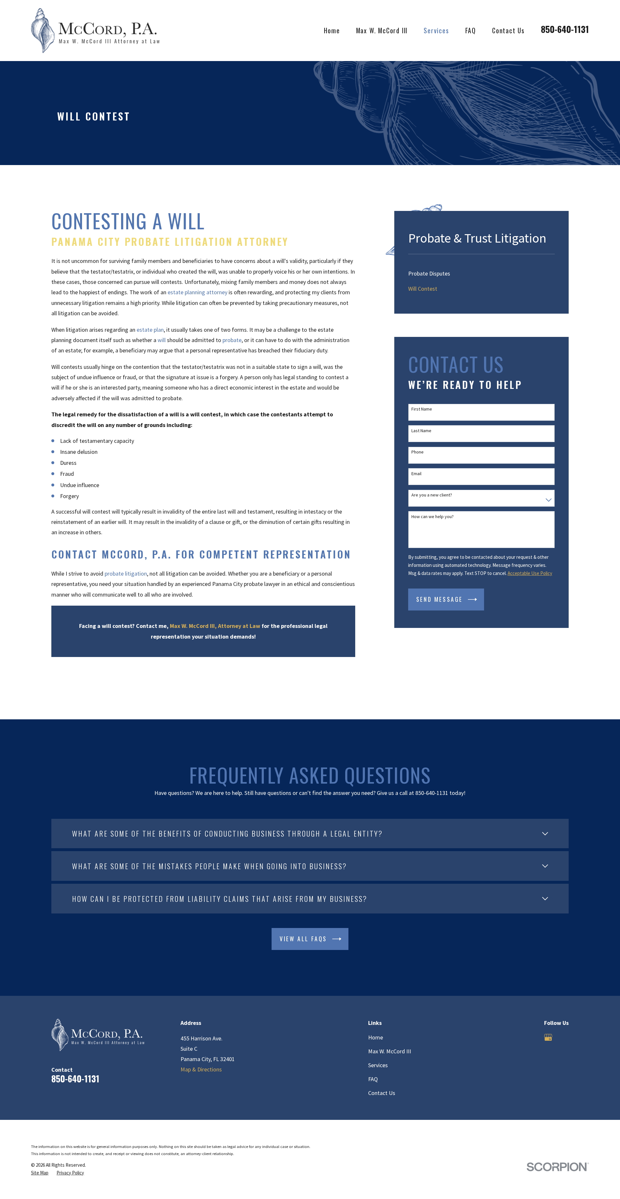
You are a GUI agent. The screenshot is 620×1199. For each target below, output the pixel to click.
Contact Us (381, 1093)
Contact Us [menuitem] (508, 30)
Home (375, 1037)
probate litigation (126, 573)
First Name (421, 409)
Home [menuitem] (332, 30)
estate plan (150, 329)
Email (416, 473)
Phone (417, 452)
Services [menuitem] (436, 30)
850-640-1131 (565, 29)
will (162, 340)
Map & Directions (201, 1069)
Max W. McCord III (389, 1051)
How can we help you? (432, 516)
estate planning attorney (197, 292)
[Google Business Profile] (548, 1037)
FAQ (373, 1079)
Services (378, 1065)
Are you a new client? (431, 495)
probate (232, 340)
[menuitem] (481, 273)
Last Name (421, 430)
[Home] (95, 30)
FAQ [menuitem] (470, 30)
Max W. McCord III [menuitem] (382, 30)
